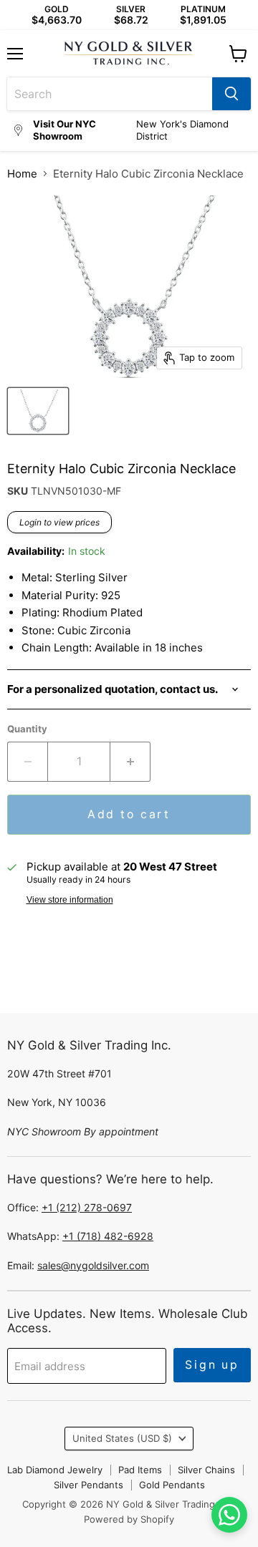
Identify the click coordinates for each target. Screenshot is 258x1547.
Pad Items (140, 1469)
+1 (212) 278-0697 (87, 1207)
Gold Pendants (172, 1484)
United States (122, 1438)
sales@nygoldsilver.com (93, 1265)
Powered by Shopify (129, 1519)
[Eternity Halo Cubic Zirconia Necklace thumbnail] (38, 411)
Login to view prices (59, 522)
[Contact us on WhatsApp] (229, 1515)
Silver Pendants (88, 1484)
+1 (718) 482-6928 (107, 1236)
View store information (70, 900)
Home (22, 174)
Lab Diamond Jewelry (54, 1469)
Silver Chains (206, 1469)
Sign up (212, 1365)
